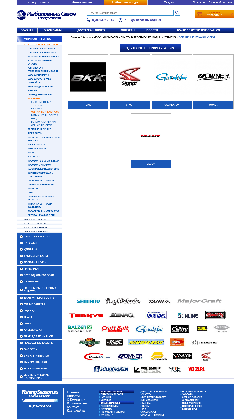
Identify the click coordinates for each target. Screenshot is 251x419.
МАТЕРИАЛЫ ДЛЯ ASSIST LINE (43, 169)
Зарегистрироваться (204, 30)
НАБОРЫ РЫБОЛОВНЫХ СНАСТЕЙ (40, 290)
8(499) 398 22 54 (103, 20)
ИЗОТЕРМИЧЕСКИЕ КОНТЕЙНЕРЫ (36, 376)
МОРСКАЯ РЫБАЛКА (37, 38)
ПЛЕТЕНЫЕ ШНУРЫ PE (39, 129)
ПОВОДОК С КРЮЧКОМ (39, 165)
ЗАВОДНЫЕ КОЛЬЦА (41, 102)
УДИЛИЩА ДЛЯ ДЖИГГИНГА (42, 52)
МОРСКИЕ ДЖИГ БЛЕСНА (40, 86)
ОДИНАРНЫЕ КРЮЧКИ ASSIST (46, 112)
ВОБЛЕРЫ (33, 90)
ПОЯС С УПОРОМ (36, 145)
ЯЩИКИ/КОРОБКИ (35, 368)
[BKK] (88, 78)
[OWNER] (213, 78)
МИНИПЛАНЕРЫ (34, 304)
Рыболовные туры (126, 2)
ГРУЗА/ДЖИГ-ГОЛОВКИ (39, 275)
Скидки (169, 2)
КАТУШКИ (30, 242)
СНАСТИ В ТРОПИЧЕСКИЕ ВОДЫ (41, 44)
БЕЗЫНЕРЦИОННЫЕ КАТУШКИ (43, 56)
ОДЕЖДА (29, 310)
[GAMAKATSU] (172, 78)
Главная (27, 30)
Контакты (127, 30)
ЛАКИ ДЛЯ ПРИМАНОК (38, 336)
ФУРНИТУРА (34, 99)
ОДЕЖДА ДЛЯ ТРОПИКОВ (41, 180)
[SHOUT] (130, 78)
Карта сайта (76, 410)
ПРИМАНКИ (31, 268)
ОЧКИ (30, 192)
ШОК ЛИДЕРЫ (35, 133)
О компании (53, 30)
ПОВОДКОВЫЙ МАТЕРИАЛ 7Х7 (43, 211)
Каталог (87, 37)
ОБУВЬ (28, 317)
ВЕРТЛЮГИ (36, 109)
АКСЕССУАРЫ (33, 329)
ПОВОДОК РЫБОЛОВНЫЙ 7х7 (43, 161)
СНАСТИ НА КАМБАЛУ (35, 227)
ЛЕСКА (31, 153)
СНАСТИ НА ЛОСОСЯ (37, 236)
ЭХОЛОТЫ (30, 349)
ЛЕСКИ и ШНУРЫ (35, 262)
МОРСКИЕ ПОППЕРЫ (38, 75)
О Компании (76, 399)
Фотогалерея (82, 2)
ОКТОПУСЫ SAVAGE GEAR (41, 215)
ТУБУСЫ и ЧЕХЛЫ (36, 255)
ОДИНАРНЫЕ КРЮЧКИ (42, 125)
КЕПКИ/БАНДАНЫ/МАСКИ (41, 184)
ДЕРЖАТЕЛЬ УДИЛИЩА (36, 231)
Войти (181, 30)
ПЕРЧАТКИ (33, 188)
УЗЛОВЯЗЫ (34, 157)
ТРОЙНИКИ (36, 105)
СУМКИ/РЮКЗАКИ (35, 362)
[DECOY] (151, 137)
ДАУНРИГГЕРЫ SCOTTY (39, 297)
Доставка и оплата (91, 30)
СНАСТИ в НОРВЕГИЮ (35, 223)
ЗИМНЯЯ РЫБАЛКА (36, 355)
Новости (151, 30)
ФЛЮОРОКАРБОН (37, 149)
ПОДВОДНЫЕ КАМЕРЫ (39, 342)
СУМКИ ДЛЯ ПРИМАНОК (40, 95)
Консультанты (38, 2)
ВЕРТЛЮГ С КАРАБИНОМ (43, 122)
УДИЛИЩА (30, 249)
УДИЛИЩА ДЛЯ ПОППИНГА (41, 48)
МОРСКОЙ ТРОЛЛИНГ (35, 219)
